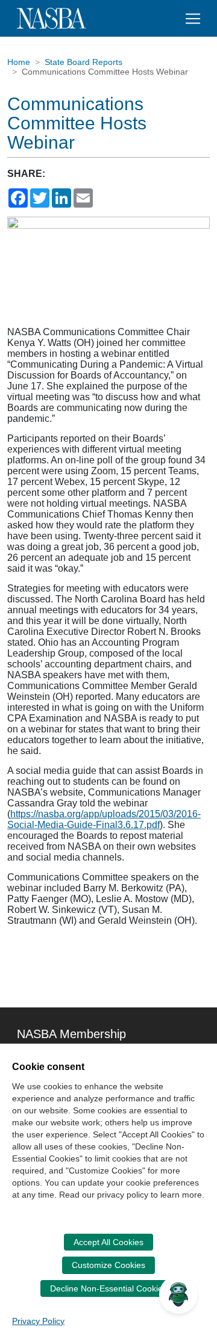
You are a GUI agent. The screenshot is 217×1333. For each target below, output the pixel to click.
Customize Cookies (108, 1265)
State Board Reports (83, 62)
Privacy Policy (38, 1321)
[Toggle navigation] (193, 19)
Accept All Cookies (108, 1242)
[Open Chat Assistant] (178, 1294)
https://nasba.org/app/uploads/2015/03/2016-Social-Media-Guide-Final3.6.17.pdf (104, 819)
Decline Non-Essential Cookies (108, 1288)
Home (18, 62)
